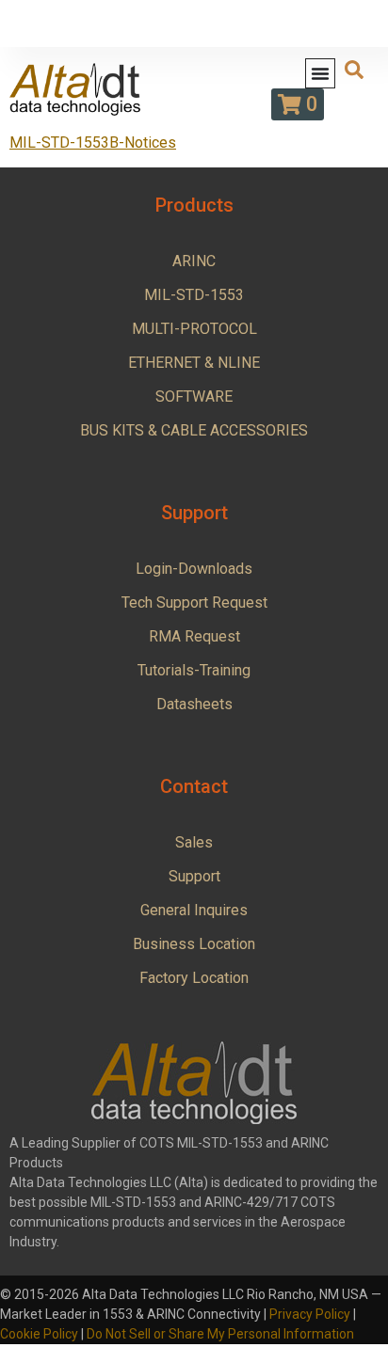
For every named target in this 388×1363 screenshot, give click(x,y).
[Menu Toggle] (320, 73)
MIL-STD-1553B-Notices (92, 142)
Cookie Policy (39, 1333)
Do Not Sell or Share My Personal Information (220, 1333)
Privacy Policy (309, 1314)
